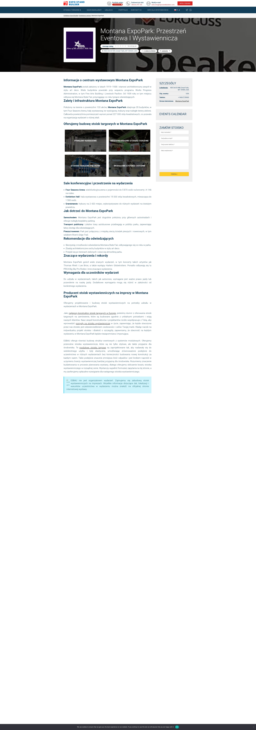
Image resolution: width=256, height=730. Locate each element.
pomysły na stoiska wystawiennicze (93, 323)
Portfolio (123, 10)
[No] (253, 727)
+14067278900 (150, 51)
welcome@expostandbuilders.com (163, 5)
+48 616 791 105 (136, 5)
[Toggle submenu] (84, 10)
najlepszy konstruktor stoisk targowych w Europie (92, 313)
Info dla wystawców (157, 10)
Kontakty (135, 10)
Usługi (108, 10)
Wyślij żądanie (185, 3)
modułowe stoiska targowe (92, 347)
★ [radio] (116, 46)
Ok (177, 727)
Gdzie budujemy (94, 10)
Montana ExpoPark (182, 101)
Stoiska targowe (71, 10)
